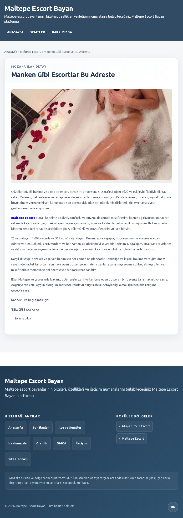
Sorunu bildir (23, 318)
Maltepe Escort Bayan (38, 8)
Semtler (37, 32)
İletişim (81, 443)
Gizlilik (41, 443)
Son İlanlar (40, 427)
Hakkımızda (62, 32)
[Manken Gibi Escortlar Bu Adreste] (91, 134)
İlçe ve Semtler (70, 427)
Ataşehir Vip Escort (136, 426)
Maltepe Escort (30, 51)
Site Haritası (18, 459)
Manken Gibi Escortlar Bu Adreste (63, 74)
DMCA (61, 443)
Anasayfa (15, 32)
